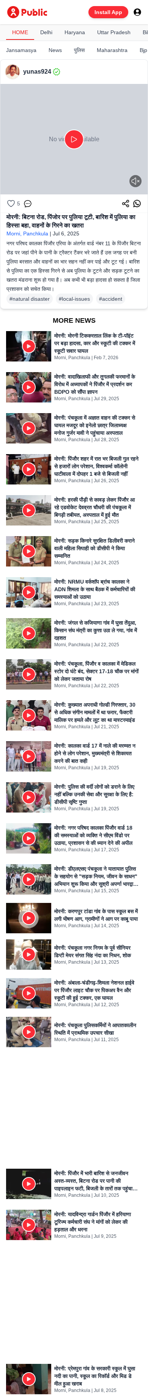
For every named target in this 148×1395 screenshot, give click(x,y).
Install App (108, 12)
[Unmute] (135, 181)
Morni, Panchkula (27, 233)
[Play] (74, 139)
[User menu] (137, 12)
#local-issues (74, 299)
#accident (110, 299)
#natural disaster (29, 299)
